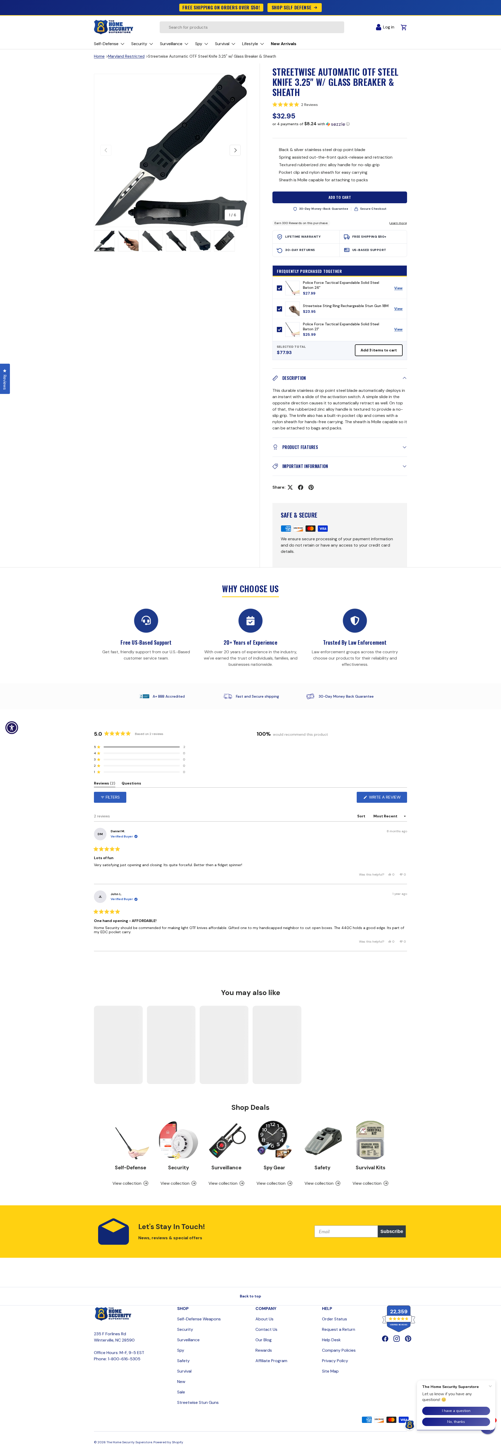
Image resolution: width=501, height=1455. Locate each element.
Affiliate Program (271, 1360)
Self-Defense (130, 1167)
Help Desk (331, 1340)
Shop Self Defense (292, 7)
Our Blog (263, 1340)
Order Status (334, 1319)
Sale (181, 1392)
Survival (184, 1371)
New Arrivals (283, 43)
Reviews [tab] (104, 784)
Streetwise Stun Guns (198, 1402)
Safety (322, 1167)
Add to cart (340, 197)
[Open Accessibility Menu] (11, 727)
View (400, 289)
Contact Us (266, 1329)
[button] (339, 104)
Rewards (263, 1350)
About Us (264, 1319)
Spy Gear (274, 1167)
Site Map (330, 1371)
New (181, 1381)
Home (99, 56)
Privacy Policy (335, 1360)
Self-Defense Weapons (199, 1319)
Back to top (250, 1296)
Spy (180, 1350)
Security (178, 1167)
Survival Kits (370, 1167)
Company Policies (339, 1350)
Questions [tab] (131, 784)
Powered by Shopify (168, 1442)
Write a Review (386, 798)
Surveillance (226, 1167)
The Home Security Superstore (129, 1442)
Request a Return (338, 1329)
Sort (361, 816)
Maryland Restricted (126, 56)
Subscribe (391, 1231)
